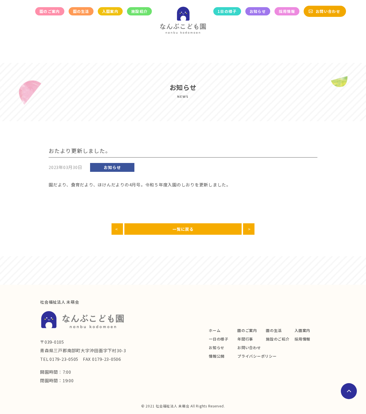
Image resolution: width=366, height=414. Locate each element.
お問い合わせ (328, 11)
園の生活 (81, 11)
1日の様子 (227, 11)
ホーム (214, 330)
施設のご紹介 (278, 339)
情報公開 (216, 356)
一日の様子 (218, 339)
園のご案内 (49, 11)
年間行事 (245, 339)
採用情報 (287, 11)
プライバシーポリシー (257, 356)
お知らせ (258, 11)
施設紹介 (139, 11)
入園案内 (110, 11)
